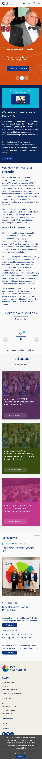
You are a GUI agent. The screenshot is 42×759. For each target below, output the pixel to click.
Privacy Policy (21, 753)
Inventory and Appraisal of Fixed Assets (21, 350)
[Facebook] (4, 734)
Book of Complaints (9, 690)
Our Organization (8, 683)
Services (5, 686)
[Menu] (39, 3)
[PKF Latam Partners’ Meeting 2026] (21, 558)
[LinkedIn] (8, 734)
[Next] (36, 339)
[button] (26, 3)
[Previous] (5, 339)
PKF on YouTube (8, 714)
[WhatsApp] (12, 734)
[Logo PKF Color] (8, 3)
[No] (40, 747)
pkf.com (5, 703)
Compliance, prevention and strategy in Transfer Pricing (17, 636)
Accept (21, 756)
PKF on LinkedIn (8, 710)
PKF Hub (5, 724)
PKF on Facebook (9, 707)
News (4, 603)
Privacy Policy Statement (11, 693)
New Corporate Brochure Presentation (16, 608)
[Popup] (20, 98)
